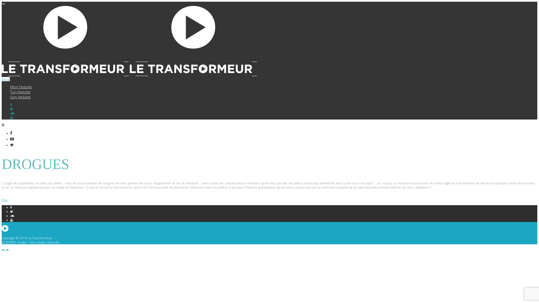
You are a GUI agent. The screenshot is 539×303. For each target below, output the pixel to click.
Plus (5, 200)
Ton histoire (20, 91)
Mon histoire (21, 86)
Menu (6, 79)
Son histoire (20, 97)
